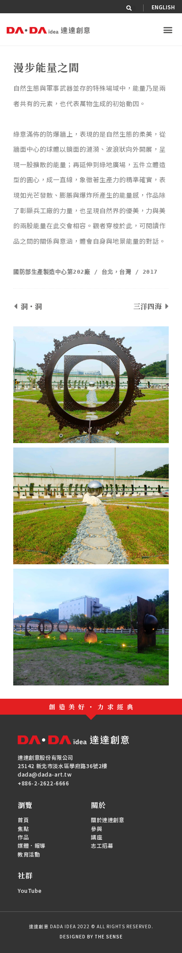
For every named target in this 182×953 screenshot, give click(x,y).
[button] (133, 8)
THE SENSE (109, 936)
